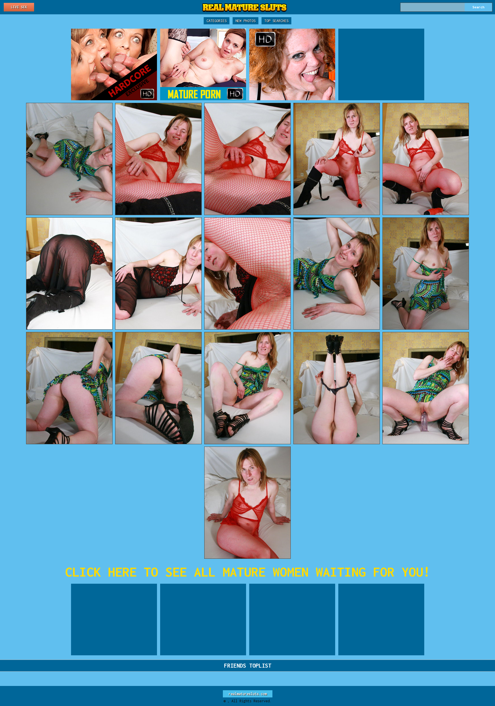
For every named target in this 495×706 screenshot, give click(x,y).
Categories (217, 21)
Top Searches (276, 21)
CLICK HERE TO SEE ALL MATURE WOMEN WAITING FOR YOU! (247, 571)
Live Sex (19, 7)
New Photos (245, 21)
